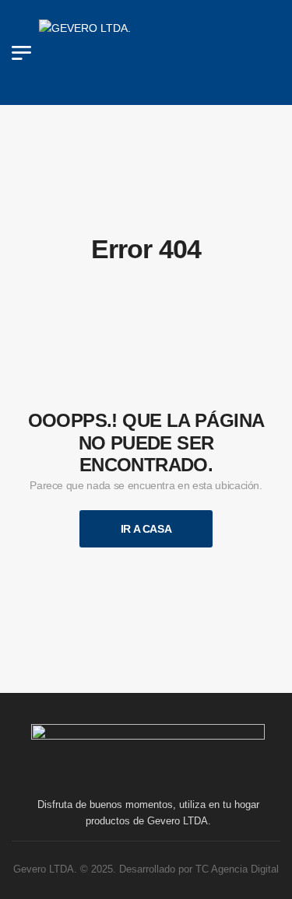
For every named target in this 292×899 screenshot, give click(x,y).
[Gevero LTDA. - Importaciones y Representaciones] (156, 52)
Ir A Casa (146, 529)
